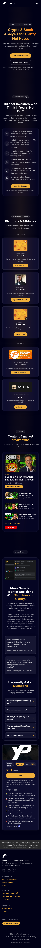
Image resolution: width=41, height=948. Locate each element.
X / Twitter (6, 899)
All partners (6, 915)
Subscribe (11, 527)
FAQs (4, 886)
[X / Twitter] (14, 870)
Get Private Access (20, 56)
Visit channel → (20, 265)
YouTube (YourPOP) (10, 893)
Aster (4, 912)
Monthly (20, 764)
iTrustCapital (7, 909)
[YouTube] (9, 870)
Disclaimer (14, 939)
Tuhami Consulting (24, 942)
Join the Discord (20, 186)
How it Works (7, 883)
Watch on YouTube (20, 62)
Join (20, 776)
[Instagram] (4, 870)
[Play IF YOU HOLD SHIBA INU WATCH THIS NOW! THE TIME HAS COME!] (20, 463)
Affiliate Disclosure (25, 939)
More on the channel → (13, 523)
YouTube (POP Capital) (11, 896)
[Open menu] (37, 4)
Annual (29, 764)
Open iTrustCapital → (20, 372)
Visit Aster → (20, 407)
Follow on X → (20, 334)
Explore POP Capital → (20, 300)
